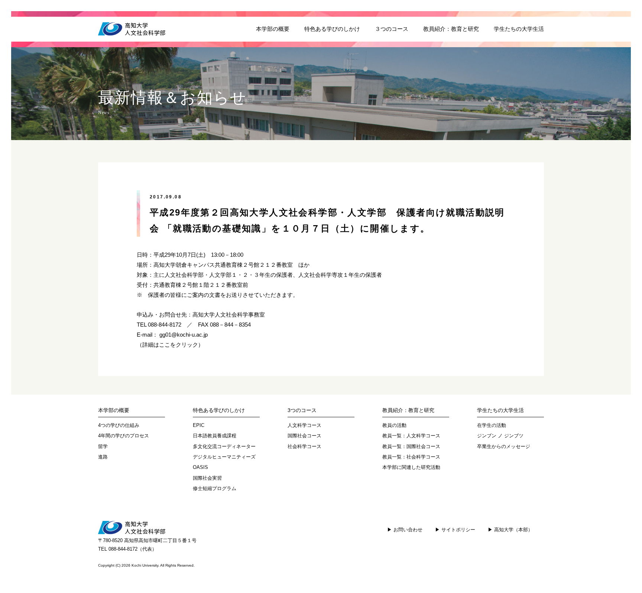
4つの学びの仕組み (118, 425)
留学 (103, 446)
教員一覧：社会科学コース (411, 457)
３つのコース (391, 29)
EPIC (198, 425)
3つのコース (302, 410)
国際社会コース (304, 435)
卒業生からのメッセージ (503, 446)
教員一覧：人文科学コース (411, 435)
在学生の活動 (491, 425)
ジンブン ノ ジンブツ (500, 435)
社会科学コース (304, 446)
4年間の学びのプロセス (123, 435)
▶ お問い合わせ (404, 529)
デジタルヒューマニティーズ (224, 457)
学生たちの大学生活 (519, 29)
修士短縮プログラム (214, 488)
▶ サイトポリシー (455, 529)
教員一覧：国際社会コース (411, 446)
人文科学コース (304, 425)
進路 (103, 457)
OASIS (200, 467)
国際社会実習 (207, 478)
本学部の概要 (272, 29)
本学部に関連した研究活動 (411, 467)
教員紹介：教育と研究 (451, 29)
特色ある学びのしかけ (332, 29)
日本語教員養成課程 (214, 435)
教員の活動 (394, 425)
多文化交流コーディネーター (224, 446)
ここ (164, 345)
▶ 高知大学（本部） (510, 529)
